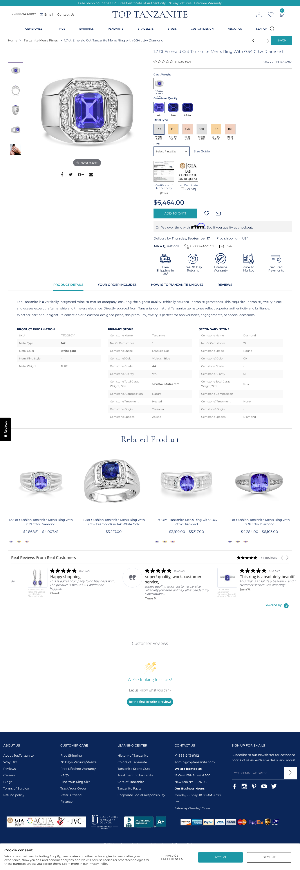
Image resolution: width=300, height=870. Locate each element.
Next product (263, 40)
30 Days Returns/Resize (78, 762)
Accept (220, 857)
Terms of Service (16, 788)
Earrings (86, 28)
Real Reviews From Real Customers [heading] (43, 557)
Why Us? (10, 762)
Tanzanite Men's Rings (41, 40)
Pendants (115, 28)
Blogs (7, 782)
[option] (87, 108)
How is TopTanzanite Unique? (177, 285)
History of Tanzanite (132, 755)
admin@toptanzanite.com (195, 762)
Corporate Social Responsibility (141, 795)
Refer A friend (70, 795)
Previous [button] (17, 53)
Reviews (225, 285)
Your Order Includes (117, 285)
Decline (269, 857)
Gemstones (33, 28)
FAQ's (64, 775)
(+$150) (190, 189)
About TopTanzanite (18, 755)
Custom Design (202, 28)
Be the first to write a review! (150, 702)
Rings (60, 28)
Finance (66, 802)
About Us (235, 28)
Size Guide (202, 151)
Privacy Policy (98, 863)
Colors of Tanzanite (132, 762)
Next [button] (17, 168)
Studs (172, 28)
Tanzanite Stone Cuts (133, 769)
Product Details (68, 285)
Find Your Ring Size (75, 782)
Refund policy (13, 795)
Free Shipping (71, 755)
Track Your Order (73, 788)
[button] (282, 557)
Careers (9, 775)
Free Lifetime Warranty (78, 769)
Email (228, 246)
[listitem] (55, 582)
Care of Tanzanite (130, 782)
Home (12, 40)
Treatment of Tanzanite (135, 775)
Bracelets (145, 28)
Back (281, 40)
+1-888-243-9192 (23, 14)
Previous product (252, 40)
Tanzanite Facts (129, 788)
